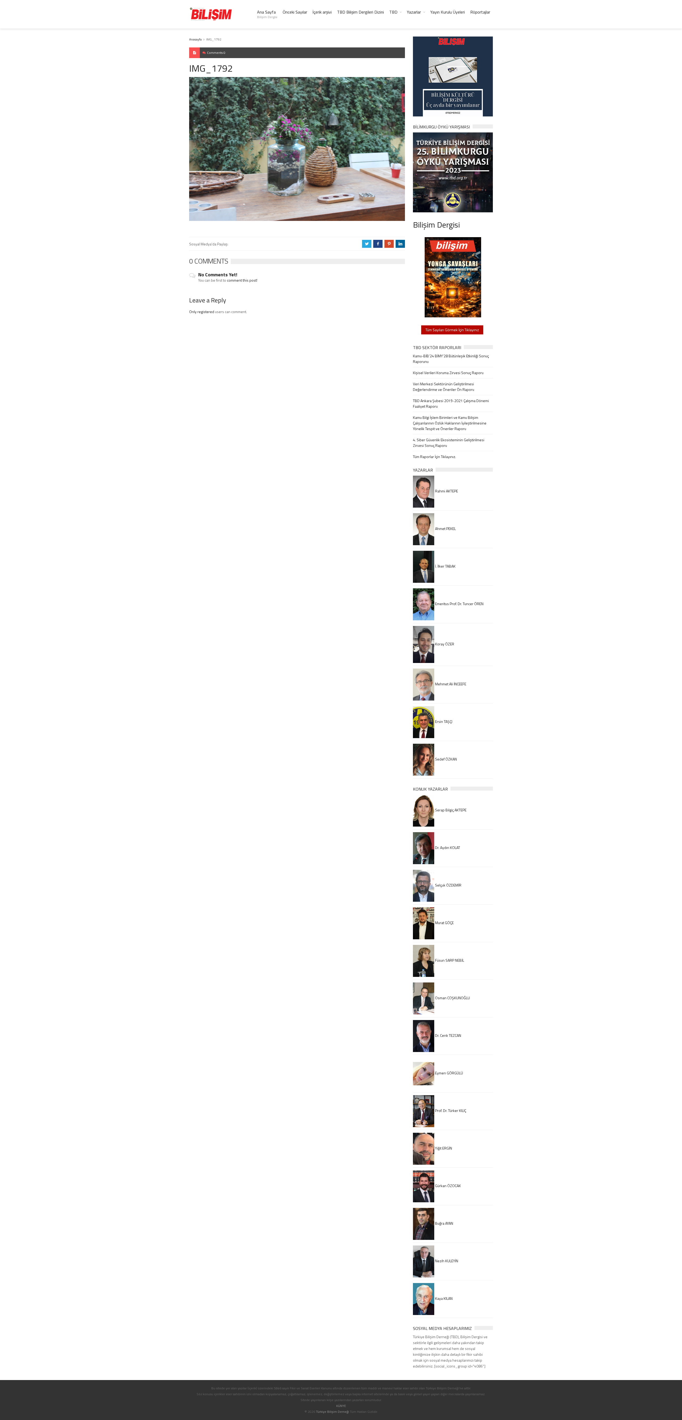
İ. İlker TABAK (445, 566)
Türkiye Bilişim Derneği (332, 1411)
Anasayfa (195, 39)
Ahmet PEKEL (445, 528)
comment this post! (242, 280)
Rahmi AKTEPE (446, 491)
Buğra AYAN (443, 1223)
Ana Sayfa (267, 14)
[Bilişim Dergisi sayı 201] (453, 277)
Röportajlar (480, 12)
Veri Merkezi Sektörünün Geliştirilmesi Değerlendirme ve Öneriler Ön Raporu (443, 386)
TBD (393, 12)
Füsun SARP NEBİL (449, 960)
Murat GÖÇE (444, 922)
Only (193, 311)
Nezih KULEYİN (446, 1261)
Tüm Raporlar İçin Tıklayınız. (434, 456)
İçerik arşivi (322, 12)
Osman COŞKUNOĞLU (452, 998)
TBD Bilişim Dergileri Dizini (360, 12)
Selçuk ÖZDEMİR (447, 885)
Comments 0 (216, 52)
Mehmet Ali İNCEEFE (450, 684)
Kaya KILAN (443, 1298)
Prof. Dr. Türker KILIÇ (450, 1110)
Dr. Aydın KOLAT (447, 847)
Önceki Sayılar (295, 12)
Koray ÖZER (444, 644)
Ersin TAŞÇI (443, 721)
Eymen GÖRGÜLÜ (448, 1073)
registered (206, 311)
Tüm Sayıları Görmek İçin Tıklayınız (452, 330)
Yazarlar (414, 12)
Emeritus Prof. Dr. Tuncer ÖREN (459, 603)
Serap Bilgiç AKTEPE (450, 810)
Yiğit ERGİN (443, 1148)
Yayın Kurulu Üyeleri (447, 12)
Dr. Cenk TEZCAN (447, 1035)
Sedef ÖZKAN (445, 759)
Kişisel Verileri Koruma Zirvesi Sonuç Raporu (448, 372)
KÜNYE (341, 1405)
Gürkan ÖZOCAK (447, 1185)
